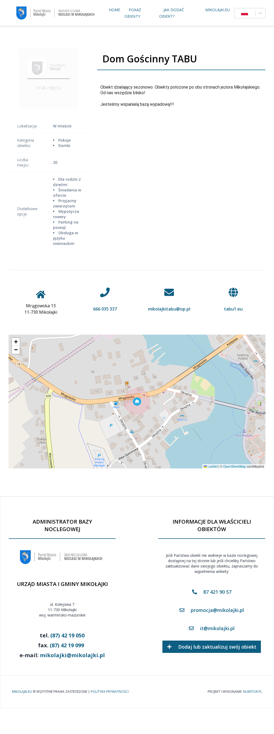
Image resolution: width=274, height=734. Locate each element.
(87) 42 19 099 (67, 645)
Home (114, 9)
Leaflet (212, 466)
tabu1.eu (233, 309)
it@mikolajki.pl (217, 628)
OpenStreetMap (234, 466)
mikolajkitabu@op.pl (169, 309)
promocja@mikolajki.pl (217, 610)
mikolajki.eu (217, 9)
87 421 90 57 (217, 592)
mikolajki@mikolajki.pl (72, 655)
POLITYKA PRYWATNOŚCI (110, 692)
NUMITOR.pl (252, 692)
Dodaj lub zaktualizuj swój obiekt (217, 647)
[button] (137, 401)
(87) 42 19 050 (67, 635)
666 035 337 (105, 309)
